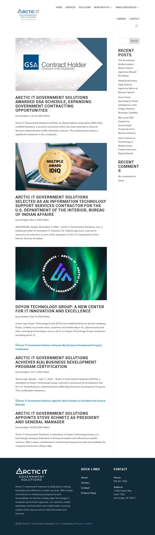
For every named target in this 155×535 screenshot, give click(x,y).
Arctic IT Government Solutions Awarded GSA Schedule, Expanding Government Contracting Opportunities (53, 104)
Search (134, 41)
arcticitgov (23, 116)
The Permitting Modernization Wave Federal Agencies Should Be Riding (127, 68)
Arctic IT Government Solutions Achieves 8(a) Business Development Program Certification (55, 362)
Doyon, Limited (84, 523)
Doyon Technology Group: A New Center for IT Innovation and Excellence (59, 309)
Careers (121, 19)
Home (59, 7)
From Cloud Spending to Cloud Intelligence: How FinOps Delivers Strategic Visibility (128, 105)
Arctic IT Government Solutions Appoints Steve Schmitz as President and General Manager (57, 417)
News (47, 116)
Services (70, 7)
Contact (134, 19)
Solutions (85, 7)
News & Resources (126, 7)
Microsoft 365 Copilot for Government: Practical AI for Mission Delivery (127, 125)
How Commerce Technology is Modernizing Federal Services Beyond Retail (127, 146)
